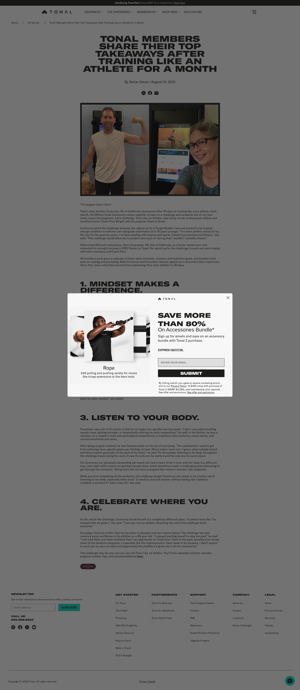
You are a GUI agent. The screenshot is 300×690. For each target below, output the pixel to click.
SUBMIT (191, 373)
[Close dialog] (228, 298)
